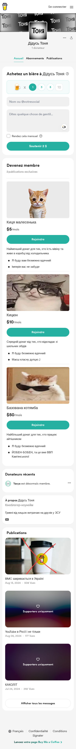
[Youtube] (7, 519)
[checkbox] (22, 136)
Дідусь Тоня (38, 43)
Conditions (60, 731)
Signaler (38, 735)
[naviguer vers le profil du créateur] (38, 31)
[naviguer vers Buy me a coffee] (4, 6)
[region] (38, 110)
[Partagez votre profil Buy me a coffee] (71, 38)
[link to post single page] (38, 562)
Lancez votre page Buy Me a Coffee (36, 742)
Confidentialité (38, 731)
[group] (38, 226)
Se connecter (57, 6)
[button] (71, 7)
